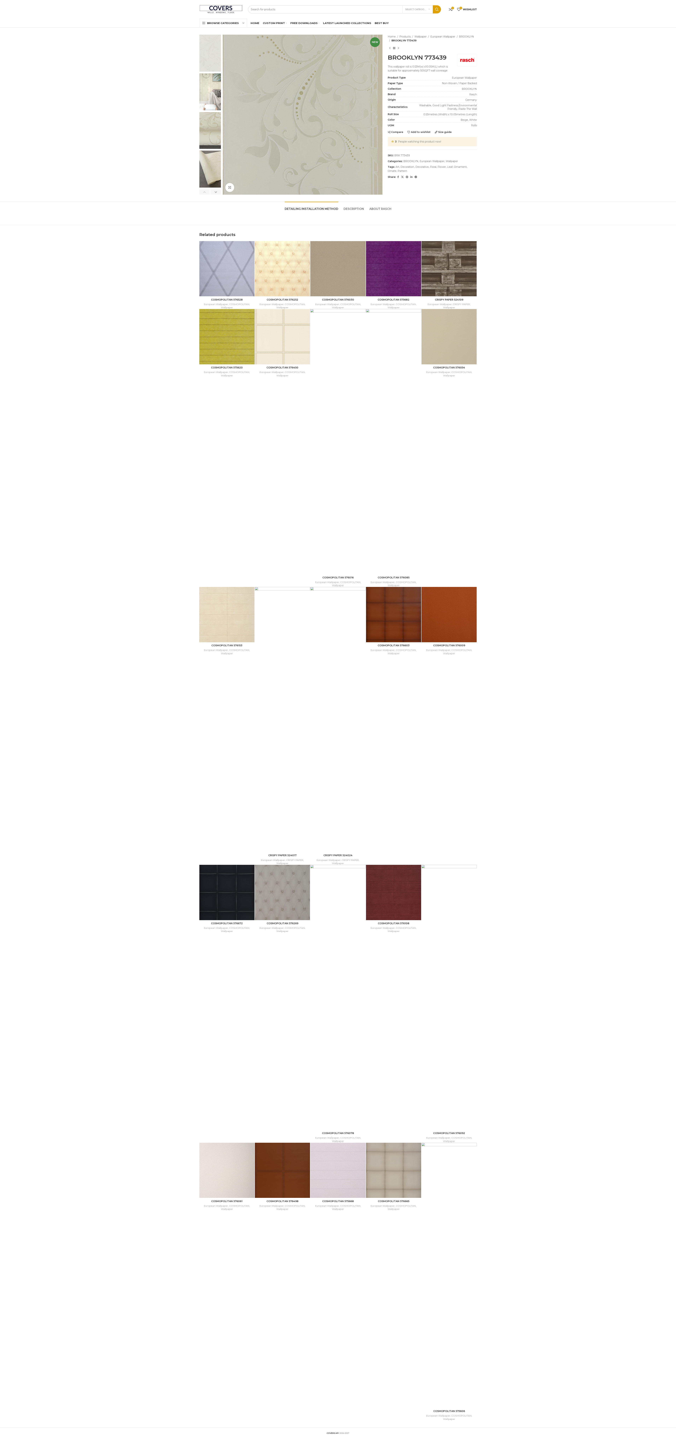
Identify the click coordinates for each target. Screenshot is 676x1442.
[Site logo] (221, 9)
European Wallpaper (442, 36)
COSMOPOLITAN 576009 (449, 645)
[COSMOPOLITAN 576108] (393, 892)
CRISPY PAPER (461, 304)
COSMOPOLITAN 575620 (227, 367)
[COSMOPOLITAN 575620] (226, 336)
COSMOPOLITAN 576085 (393, 577)
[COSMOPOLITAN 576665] (393, 1170)
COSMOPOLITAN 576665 (393, 1201)
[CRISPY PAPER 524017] (282, 719)
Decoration (407, 166)
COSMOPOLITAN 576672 (227, 923)
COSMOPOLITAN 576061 (226, 1201)
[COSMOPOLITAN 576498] (282, 1170)
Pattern (402, 171)
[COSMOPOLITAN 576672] (226, 892)
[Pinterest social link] (407, 177)
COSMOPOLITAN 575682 (393, 299)
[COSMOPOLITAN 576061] (226, 1170)
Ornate (392, 171)
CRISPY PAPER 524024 (337, 855)
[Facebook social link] (398, 177)
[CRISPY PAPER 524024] (337, 719)
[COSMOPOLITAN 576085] (393, 441)
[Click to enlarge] (229, 187)
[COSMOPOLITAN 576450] (282, 336)
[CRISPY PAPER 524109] (449, 268)
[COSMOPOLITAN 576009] (449, 614)
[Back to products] (394, 48)
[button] (204, 192)
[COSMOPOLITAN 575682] (393, 268)
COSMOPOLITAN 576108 (393, 923)
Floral (433, 166)
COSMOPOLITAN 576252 (282, 299)
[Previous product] (390, 48)
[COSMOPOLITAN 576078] (337, 997)
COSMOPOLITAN (239, 304)
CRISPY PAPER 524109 (449, 299)
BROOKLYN (466, 36)
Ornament (460, 166)
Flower (442, 166)
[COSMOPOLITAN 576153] (226, 614)
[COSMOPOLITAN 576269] (282, 892)
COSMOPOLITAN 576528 (227, 299)
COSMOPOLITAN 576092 (449, 1133)
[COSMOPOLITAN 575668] (337, 1170)
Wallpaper (420, 36)
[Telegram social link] (416, 177)
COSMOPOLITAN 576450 (282, 367)
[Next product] (398, 48)
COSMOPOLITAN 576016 (338, 577)
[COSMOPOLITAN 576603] (393, 614)
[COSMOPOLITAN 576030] (337, 268)
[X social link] (402, 177)
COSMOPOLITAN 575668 (338, 1201)
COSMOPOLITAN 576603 (393, 645)
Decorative (422, 166)
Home (392, 36)
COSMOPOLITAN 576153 (226, 645)
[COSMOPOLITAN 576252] (282, 268)
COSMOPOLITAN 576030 (338, 299)
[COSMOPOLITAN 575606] (449, 1275)
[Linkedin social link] (411, 177)
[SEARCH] (437, 9)
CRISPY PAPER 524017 (282, 855)
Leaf (450, 166)
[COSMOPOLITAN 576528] (226, 268)
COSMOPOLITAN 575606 (449, 1411)
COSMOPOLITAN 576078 (338, 1133)
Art (397, 166)
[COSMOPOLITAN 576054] (449, 336)
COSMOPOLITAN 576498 (283, 1201)
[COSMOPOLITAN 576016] (337, 441)
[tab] (311, 207)
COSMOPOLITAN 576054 (449, 367)
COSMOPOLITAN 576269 (282, 923)
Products (405, 36)
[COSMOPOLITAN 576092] (449, 997)
